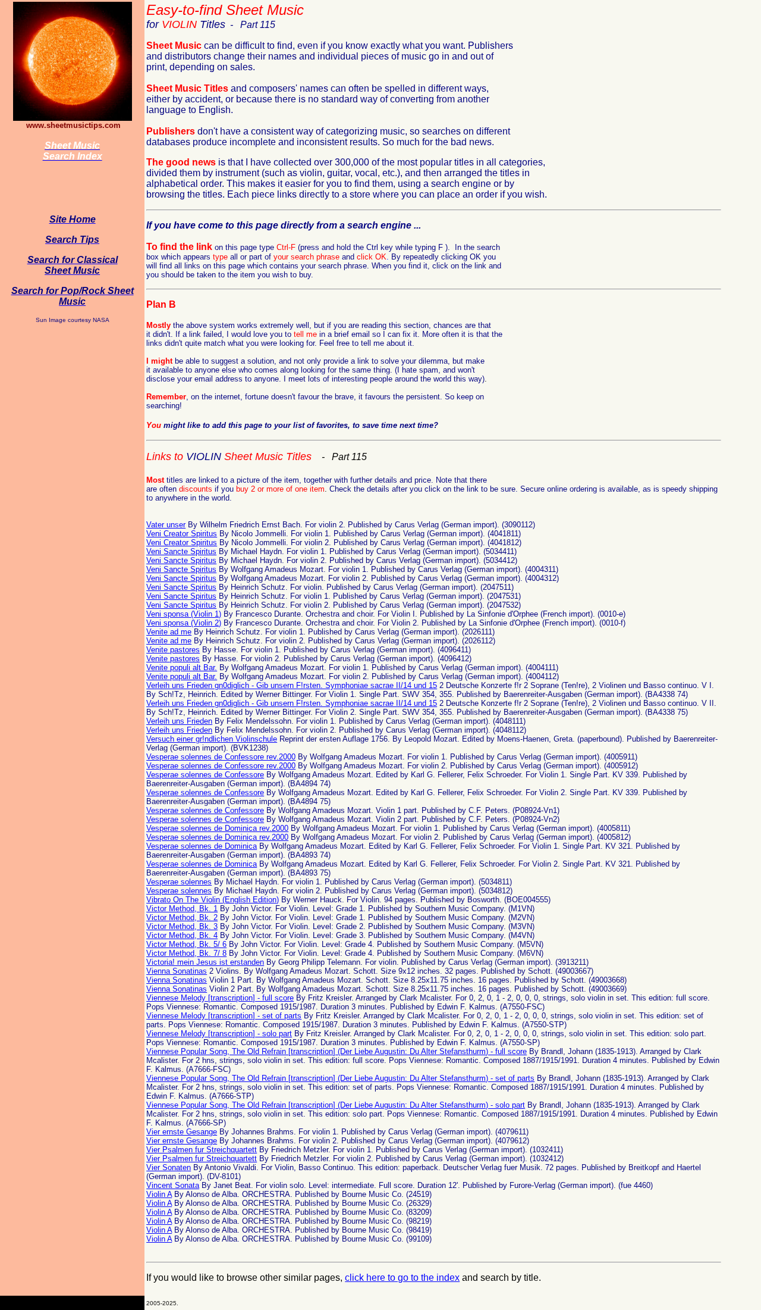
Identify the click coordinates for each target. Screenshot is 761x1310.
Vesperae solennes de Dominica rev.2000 (217, 828)
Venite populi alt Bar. (181, 667)
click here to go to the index (402, 1278)
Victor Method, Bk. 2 (182, 917)
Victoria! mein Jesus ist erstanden (205, 962)
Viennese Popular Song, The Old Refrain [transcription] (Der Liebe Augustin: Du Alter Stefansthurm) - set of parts (340, 1078)
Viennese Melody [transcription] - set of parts (223, 1015)
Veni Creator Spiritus (181, 533)
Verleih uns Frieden (179, 721)
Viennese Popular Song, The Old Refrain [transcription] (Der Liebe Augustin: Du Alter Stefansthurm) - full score (336, 1051)
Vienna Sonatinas (176, 971)
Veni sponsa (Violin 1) (183, 613)
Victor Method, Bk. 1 (182, 908)
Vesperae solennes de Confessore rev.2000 (220, 756)
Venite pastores (173, 649)
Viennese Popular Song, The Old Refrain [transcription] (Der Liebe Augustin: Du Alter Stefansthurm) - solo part (335, 1104)
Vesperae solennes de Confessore (205, 774)
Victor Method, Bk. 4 (182, 935)
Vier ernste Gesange (181, 1131)
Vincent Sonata (172, 1185)
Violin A (159, 1194)
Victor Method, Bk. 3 (182, 926)
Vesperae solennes (179, 881)
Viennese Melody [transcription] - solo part (219, 1033)
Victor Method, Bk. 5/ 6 (186, 944)
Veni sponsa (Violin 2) (183, 622)
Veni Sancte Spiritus (181, 551)
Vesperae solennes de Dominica (201, 846)
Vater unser (165, 524)
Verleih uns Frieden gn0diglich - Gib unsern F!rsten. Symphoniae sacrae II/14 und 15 (291, 685)
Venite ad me (168, 631)
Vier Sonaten (168, 1167)
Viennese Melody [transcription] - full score (220, 997)
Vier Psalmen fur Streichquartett (201, 1149)
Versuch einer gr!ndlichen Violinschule (211, 738)
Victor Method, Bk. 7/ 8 (186, 953)
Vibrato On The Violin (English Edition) (212, 899)
